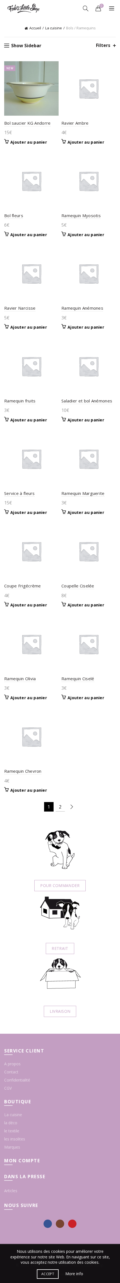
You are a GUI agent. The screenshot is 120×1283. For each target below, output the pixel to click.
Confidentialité (17, 1080)
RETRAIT (60, 948)
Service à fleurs (19, 493)
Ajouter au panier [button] (28, 142)
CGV (8, 1088)
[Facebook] (48, 1224)
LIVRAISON (60, 1011)
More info (74, 1273)
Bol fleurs (13, 215)
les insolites (14, 1139)
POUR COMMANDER (60, 885)
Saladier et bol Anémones (86, 401)
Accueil (35, 27)
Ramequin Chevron (23, 771)
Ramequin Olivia (20, 678)
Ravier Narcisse (20, 308)
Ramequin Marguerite (83, 493)
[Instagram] (60, 1224)
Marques (12, 1147)
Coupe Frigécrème (22, 586)
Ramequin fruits (20, 401)
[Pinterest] (72, 1224)
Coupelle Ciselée (77, 586)
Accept (47, 1274)
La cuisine (53, 27)
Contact (11, 1072)
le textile (11, 1130)
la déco (10, 1122)
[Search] (85, 8)
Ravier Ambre (75, 123)
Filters (103, 45)
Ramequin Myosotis (81, 215)
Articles (10, 1190)
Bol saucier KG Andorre (27, 123)
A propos (12, 1063)
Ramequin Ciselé (77, 678)
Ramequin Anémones (82, 308)
